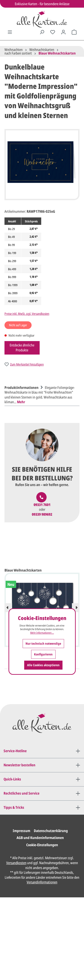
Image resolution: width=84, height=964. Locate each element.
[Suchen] (42, 32)
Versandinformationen (42, 882)
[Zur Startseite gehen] (42, 19)
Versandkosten (16, 862)
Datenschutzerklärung (51, 830)
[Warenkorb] (74, 32)
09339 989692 (42, 514)
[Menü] (9, 32)
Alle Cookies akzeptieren (43, 665)
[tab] (40, 394)
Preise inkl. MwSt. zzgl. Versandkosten (26, 313)
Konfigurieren (43, 654)
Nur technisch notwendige (43, 643)
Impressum (21, 830)
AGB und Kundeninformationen (40, 837)
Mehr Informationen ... (42, 633)
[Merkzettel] (52, 32)
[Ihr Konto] (63, 32)
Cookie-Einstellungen (42, 844)
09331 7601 (42, 504)
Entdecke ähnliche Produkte (22, 348)
